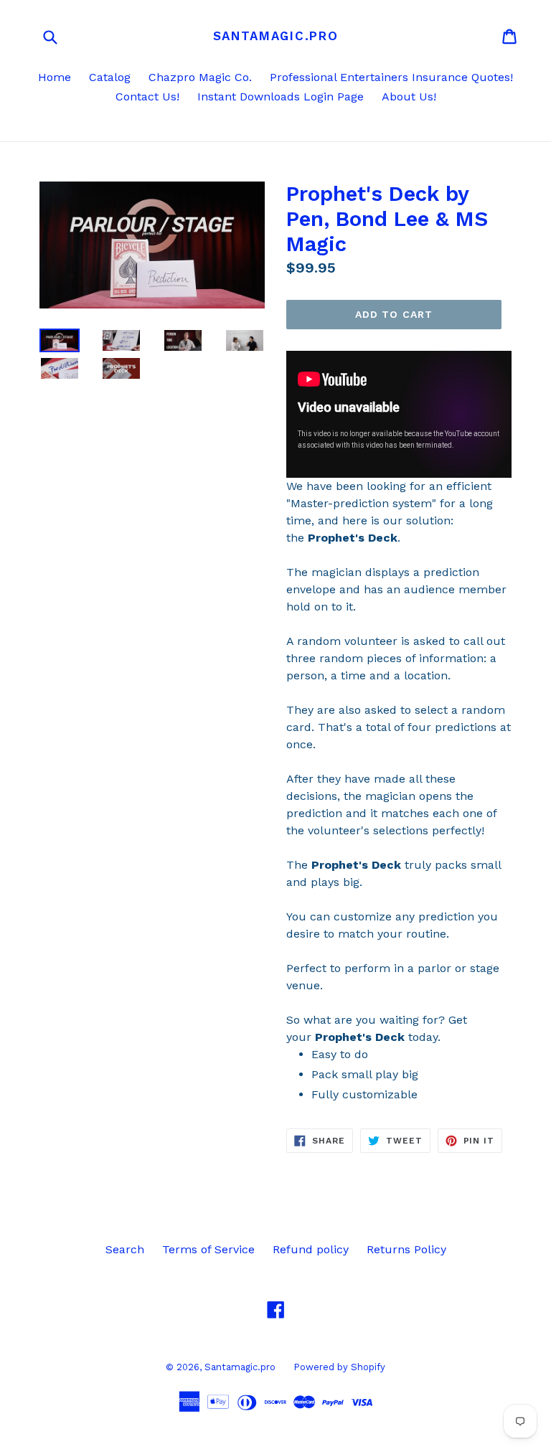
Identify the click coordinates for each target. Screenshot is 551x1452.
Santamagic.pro (276, 36)
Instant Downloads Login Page (280, 96)
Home (54, 77)
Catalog (110, 77)
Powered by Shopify (339, 1367)
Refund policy (311, 1249)
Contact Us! (147, 96)
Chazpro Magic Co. (200, 77)
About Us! (409, 96)
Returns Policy (406, 1249)
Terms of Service (208, 1249)
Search (124, 1249)
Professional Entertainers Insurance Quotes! (391, 77)
